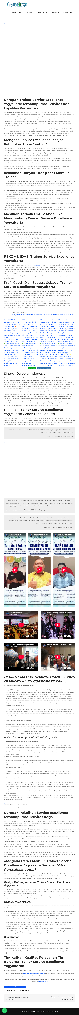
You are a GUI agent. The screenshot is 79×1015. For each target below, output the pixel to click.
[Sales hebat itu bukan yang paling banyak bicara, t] (48, 330)
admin (8, 990)
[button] (4, 1010)
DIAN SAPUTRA (35, 265)
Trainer (26, 990)
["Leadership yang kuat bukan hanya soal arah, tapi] (66, 354)
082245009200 (43, 981)
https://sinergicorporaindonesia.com (34, 973)
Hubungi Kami (67, 12)
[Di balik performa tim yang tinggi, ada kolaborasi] (66, 330)
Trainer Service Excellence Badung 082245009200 (62, 998)
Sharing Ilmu (41, 12)
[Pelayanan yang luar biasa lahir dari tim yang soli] (30, 354)
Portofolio (54, 12)
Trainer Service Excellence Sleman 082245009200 (17, 998)
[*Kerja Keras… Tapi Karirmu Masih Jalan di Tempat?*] (30, 330)
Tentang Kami (16, 12)
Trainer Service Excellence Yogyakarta (15, 987)
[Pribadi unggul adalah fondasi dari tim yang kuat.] (12, 354)
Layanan (29, 12)
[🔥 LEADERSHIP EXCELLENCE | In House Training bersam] (12, 330)
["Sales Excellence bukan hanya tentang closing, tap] (48, 354)
